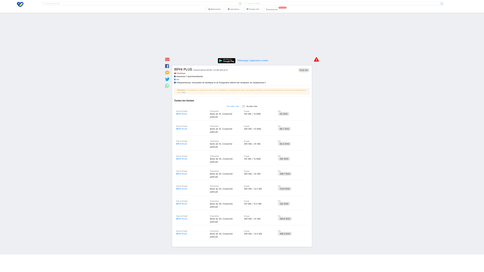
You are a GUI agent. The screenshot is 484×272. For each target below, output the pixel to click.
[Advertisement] (242, 36)
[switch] (242, 106)
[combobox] (141, 3)
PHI (177, 79)
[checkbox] (213, 9)
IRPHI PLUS (181, 114)
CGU (183, 92)
